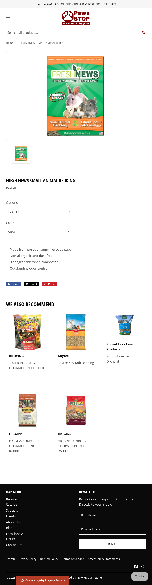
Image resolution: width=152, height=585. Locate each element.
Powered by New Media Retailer (82, 577)
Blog (9, 528)
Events (11, 516)
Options (12, 202)
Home (9, 43)
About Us (13, 522)
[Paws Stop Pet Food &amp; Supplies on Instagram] (142, 567)
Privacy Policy (27, 559)
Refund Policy (49, 559)
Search (10, 559)
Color (10, 223)
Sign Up (112, 544)
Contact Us (14, 545)
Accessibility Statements (104, 559)
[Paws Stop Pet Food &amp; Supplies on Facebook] (136, 567)
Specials (12, 510)
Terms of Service (73, 559)
